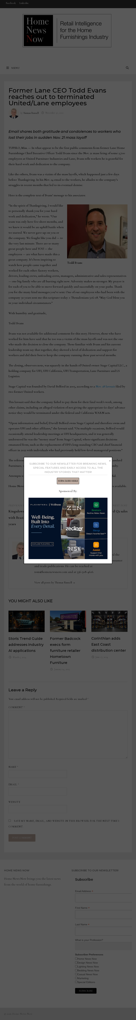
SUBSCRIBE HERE (68, 480)
